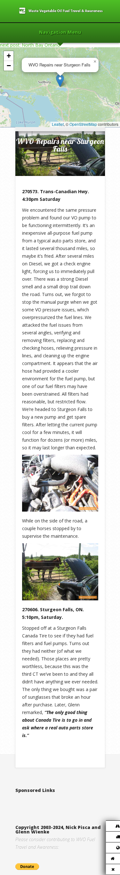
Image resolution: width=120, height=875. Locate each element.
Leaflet (58, 124)
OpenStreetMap (83, 124)
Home (28, 120)
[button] (60, 80)
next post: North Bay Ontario (30, 45)
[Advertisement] (67, 802)
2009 (42, 120)
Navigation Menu (60, 32)
